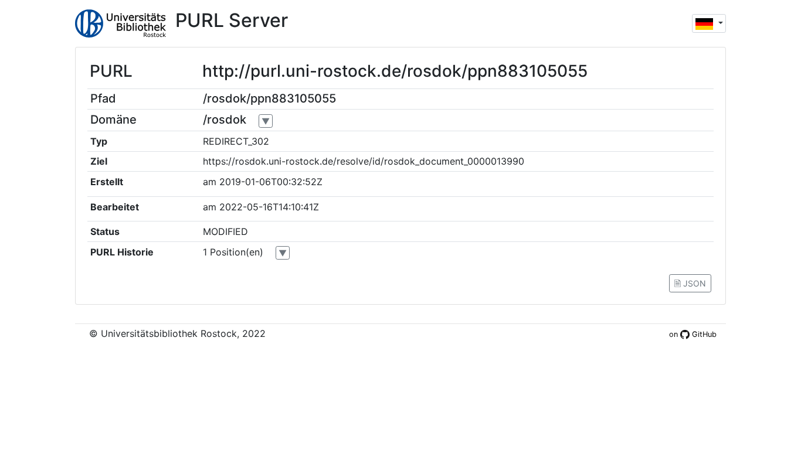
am (209, 182)
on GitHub (693, 334)
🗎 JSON (690, 283)
